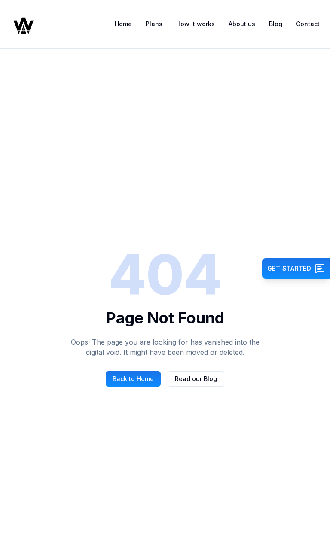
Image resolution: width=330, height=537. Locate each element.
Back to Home (133, 378)
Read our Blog (196, 378)
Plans (154, 23)
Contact (308, 23)
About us (242, 23)
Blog (275, 23)
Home (123, 23)
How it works (195, 23)
